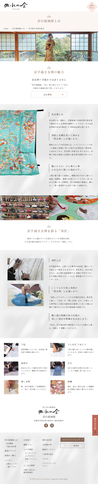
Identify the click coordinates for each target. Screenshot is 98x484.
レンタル (8, 460)
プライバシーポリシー (48, 464)
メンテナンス (30, 456)
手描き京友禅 (11, 446)
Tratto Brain (63, 479)
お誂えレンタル (12, 464)
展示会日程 (95, 424)
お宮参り (27, 440)
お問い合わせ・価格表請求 (30, 471)
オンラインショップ (71, 439)
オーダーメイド (31, 453)
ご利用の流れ (48, 454)
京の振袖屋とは (18, 28)
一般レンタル (11, 467)
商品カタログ (10, 450)
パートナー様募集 (71, 445)
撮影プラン (28, 444)
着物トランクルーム (31, 460)
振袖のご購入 (10, 455)
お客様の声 (47, 444)
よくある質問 (29, 465)
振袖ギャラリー (48, 449)
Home (6, 28)
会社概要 (47, 94)
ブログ (45, 459)
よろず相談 (28, 449)
